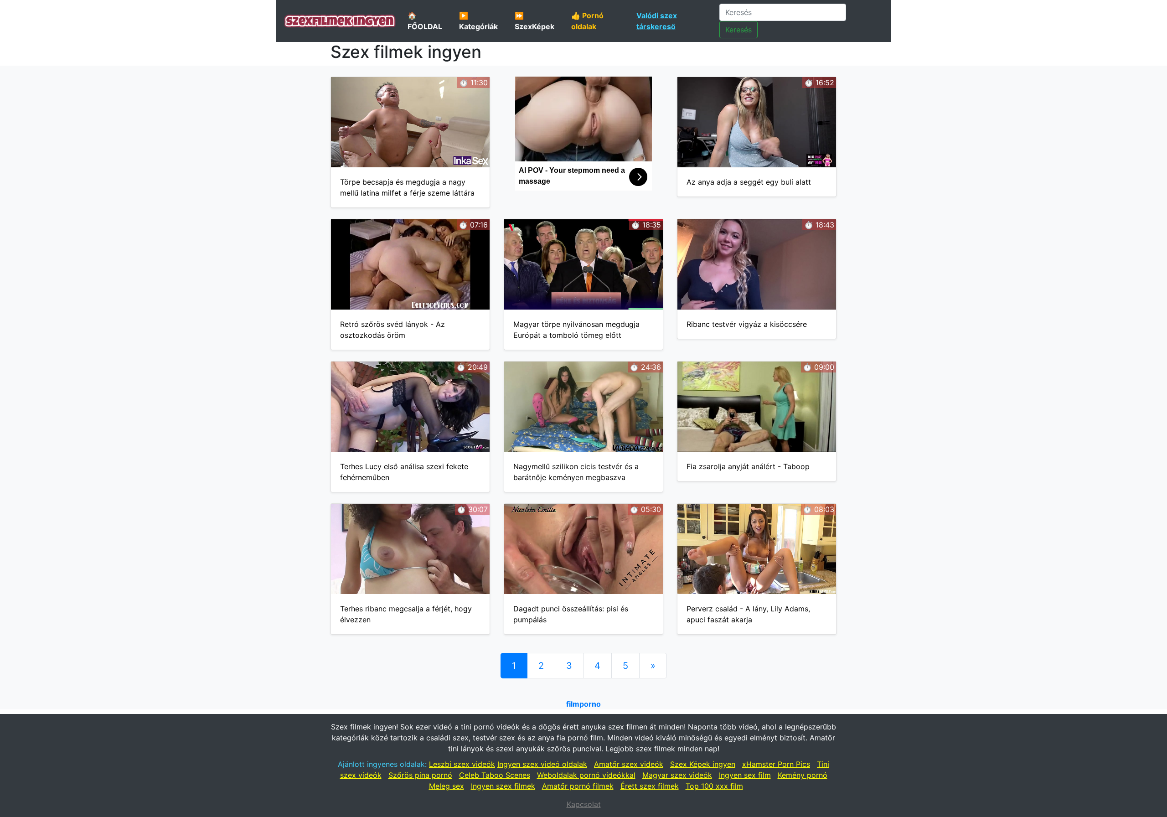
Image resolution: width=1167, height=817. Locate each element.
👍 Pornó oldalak (587, 21)
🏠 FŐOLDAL (425, 21)
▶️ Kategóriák (478, 21)
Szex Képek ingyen (702, 764)
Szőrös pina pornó (420, 775)
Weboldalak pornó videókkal (586, 775)
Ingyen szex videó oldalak (542, 764)
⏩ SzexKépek (534, 21)
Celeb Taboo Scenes (494, 775)
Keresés (738, 29)
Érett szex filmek (649, 786)
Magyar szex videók (677, 775)
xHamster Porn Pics (776, 764)
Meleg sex (446, 786)
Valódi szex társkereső (656, 21)
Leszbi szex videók (462, 764)
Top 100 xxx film (714, 786)
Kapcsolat (584, 804)
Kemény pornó (802, 775)
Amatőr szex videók (628, 764)
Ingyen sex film (745, 775)
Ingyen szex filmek (503, 786)
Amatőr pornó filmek (578, 786)
